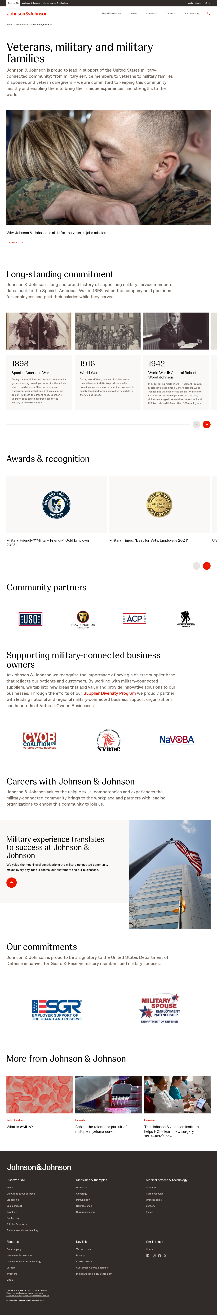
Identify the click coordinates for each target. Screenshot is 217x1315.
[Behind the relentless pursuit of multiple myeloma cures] (108, 1094)
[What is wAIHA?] (39, 1094)
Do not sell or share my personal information (25, 1293)
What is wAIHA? (19, 1126)
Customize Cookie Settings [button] (92, 1267)
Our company (23, 24)
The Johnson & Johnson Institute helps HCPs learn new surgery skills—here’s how (171, 1131)
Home (9, 24)
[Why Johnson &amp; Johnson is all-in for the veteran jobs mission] (108, 167)
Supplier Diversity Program (109, 693)
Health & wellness (15, 1120)
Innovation (80, 1120)
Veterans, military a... (43, 24)
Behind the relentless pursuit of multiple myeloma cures (101, 1129)
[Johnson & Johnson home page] (27, 13)
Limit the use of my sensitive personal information (27, 1295)
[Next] (207, 424)
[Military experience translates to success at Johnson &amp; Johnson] (170, 874)
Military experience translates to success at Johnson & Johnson (55, 847)
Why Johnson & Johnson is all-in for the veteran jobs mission (56, 232)
